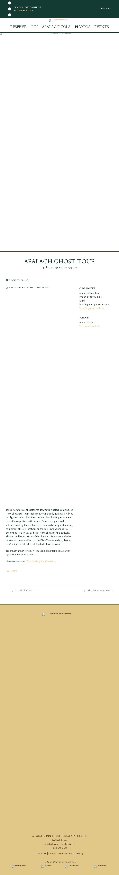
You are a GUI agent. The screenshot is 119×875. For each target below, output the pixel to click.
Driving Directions (57, 853)
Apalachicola (56, 26)
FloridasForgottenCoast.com (41, 561)
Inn (34, 26)
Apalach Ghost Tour (23, 590)
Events (101, 26)
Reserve (18, 26)
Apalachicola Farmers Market (96, 590)
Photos (82, 26)
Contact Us (41, 853)
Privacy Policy (76, 853)
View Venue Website (89, 326)
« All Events (11, 571)
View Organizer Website (91, 308)
